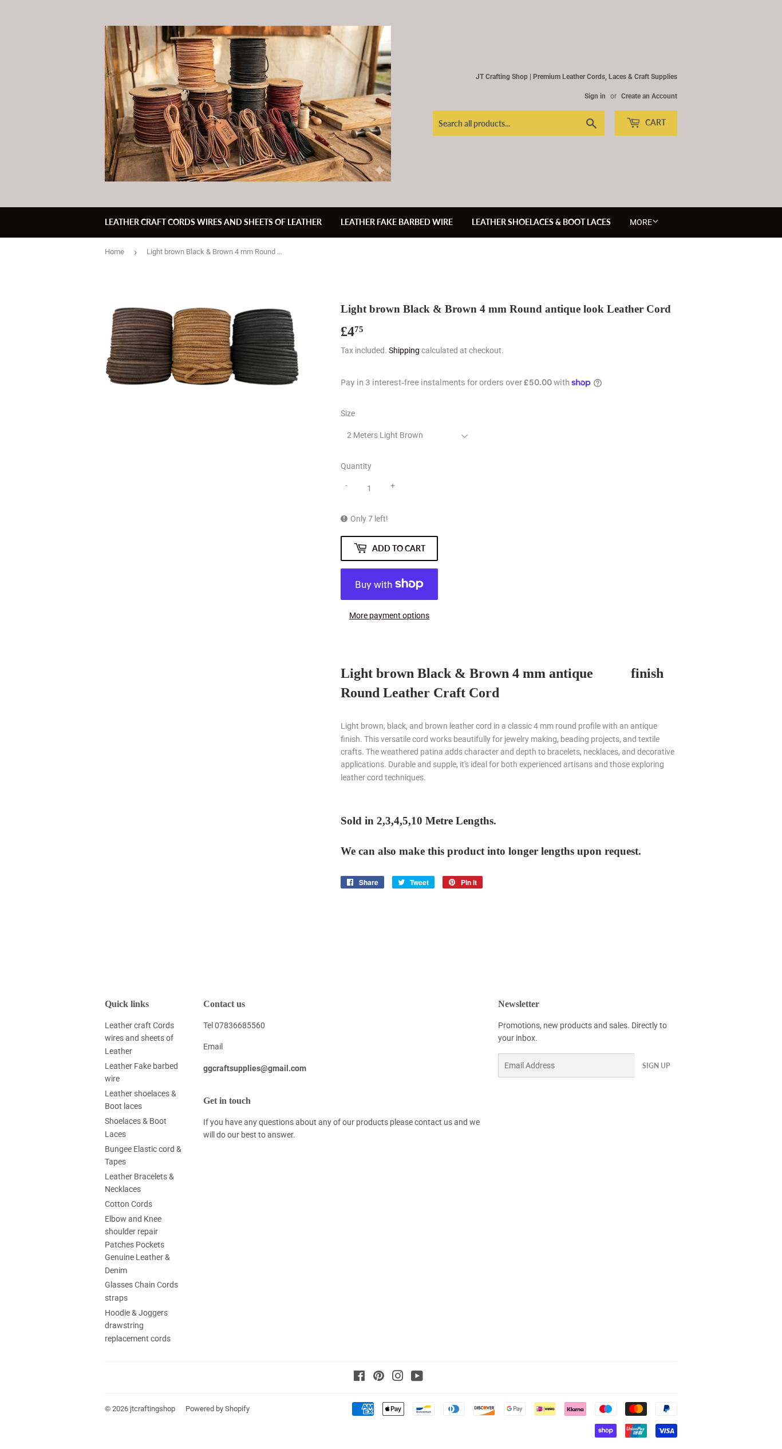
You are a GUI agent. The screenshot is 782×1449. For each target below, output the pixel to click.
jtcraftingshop (152, 1408)
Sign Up (656, 1065)
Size (348, 413)
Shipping (404, 350)
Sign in (595, 96)
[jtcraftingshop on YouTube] (417, 1377)
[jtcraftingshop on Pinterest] (379, 1377)
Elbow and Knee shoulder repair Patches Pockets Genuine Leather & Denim (137, 1244)
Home (114, 251)
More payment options (389, 615)
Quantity (356, 466)
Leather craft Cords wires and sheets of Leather (213, 222)
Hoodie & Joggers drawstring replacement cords (138, 1325)
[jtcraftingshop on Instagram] (398, 1377)
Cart (654, 122)
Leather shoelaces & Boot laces (541, 222)
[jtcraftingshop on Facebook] (359, 1377)
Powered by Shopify (217, 1408)
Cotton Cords (128, 1204)
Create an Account (649, 96)
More (641, 222)
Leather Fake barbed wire (397, 222)
